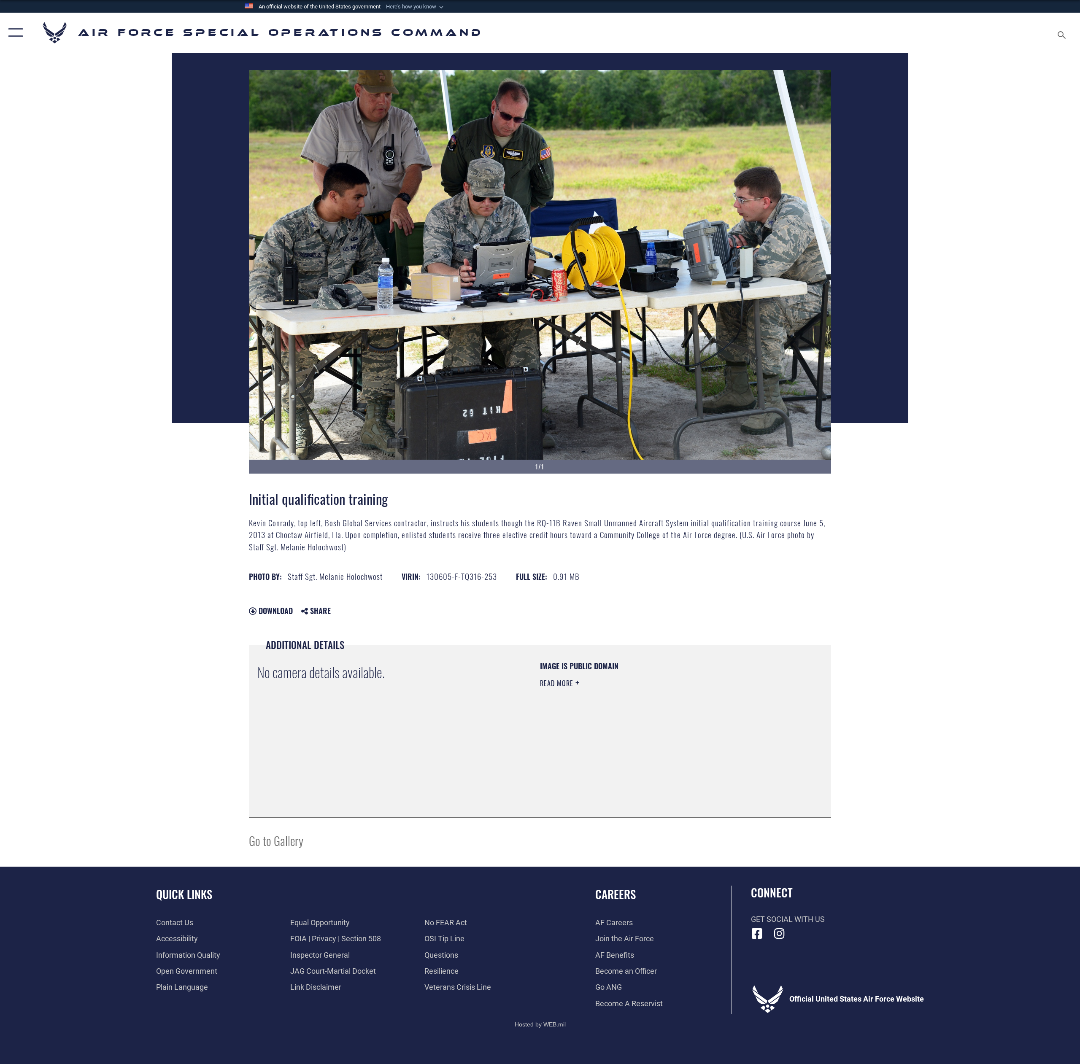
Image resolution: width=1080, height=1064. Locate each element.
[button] (415, 7)
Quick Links (184, 894)
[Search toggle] (1062, 32)
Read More (557, 683)
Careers (615, 894)
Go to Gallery (276, 840)
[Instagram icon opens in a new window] (779, 933)
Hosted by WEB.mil (540, 1024)
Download (274, 610)
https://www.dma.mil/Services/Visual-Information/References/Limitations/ (639, 737)
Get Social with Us (788, 919)
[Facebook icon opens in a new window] (757, 933)
